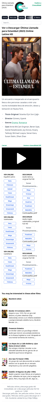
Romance (23, 122)
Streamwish (10, 209)
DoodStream (10, 197)
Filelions (10, 213)
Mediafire (28, 210)
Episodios (30, 17)
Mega (10, 201)
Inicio (5, 17)
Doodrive (28, 202)
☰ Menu (37, 17)
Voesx (10, 193)
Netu (10, 181)
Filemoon (10, 185)
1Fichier (28, 194)
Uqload (9, 189)
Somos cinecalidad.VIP (32, 145)
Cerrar (4, 145)
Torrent (28, 183)
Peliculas (13, 17)
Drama (15, 122)
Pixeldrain (28, 206)
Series (21, 17)
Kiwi (28, 198)
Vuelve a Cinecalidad (36, 4)
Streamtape (10, 205)
